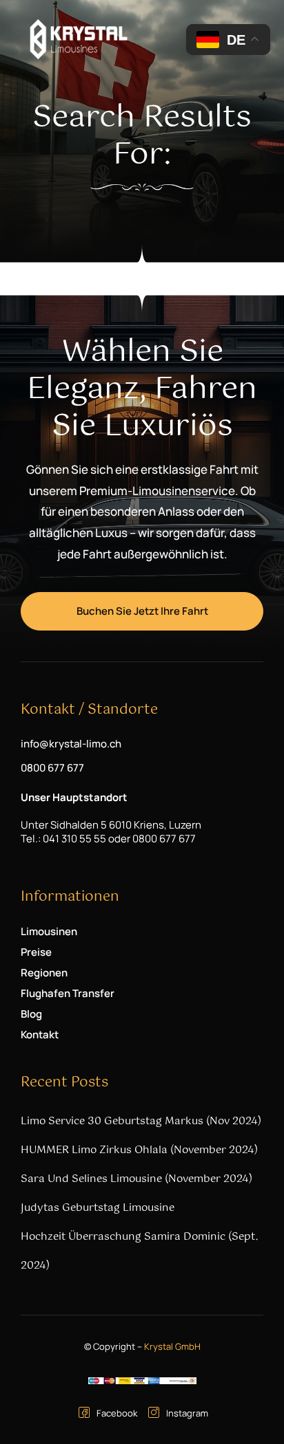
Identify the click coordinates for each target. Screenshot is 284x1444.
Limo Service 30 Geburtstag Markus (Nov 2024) (141, 1121)
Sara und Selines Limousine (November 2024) (136, 1179)
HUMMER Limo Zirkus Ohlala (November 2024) (139, 1150)
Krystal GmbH (172, 1346)
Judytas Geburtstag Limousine (97, 1207)
